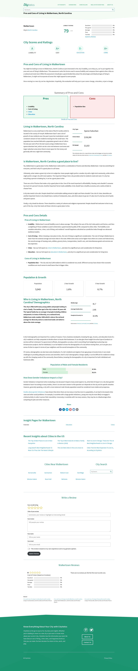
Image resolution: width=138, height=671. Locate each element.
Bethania (64, 479)
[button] (60, 409)
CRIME (106, 53)
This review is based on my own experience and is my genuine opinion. (53, 549)
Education (31, 114)
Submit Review (34, 554)
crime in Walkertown (54, 248)
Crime (30, 112)
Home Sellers (83, 5)
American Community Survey (96, 155)
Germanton (48, 473)
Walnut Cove (64, 473)
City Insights (62, 5)
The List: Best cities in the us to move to (70, 448)
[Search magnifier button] (112, 9)
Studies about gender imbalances (34, 392)
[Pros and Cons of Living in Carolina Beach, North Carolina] (38, 599)
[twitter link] (91, 630)
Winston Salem (32, 479)
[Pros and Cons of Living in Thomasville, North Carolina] (100, 599)
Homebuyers (72, 5)
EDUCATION (80, 53)
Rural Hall (48, 479)
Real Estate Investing (97, 5)
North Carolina (32, 30)
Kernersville (32, 473)
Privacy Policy (108, 658)
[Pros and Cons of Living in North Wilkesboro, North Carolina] (69, 600)
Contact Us (87, 642)
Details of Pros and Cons (69, 119)
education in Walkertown (59, 252)
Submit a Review (90, 37)
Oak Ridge (80, 473)
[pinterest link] (86, 630)
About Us (110, 5)
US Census (109, 155)
